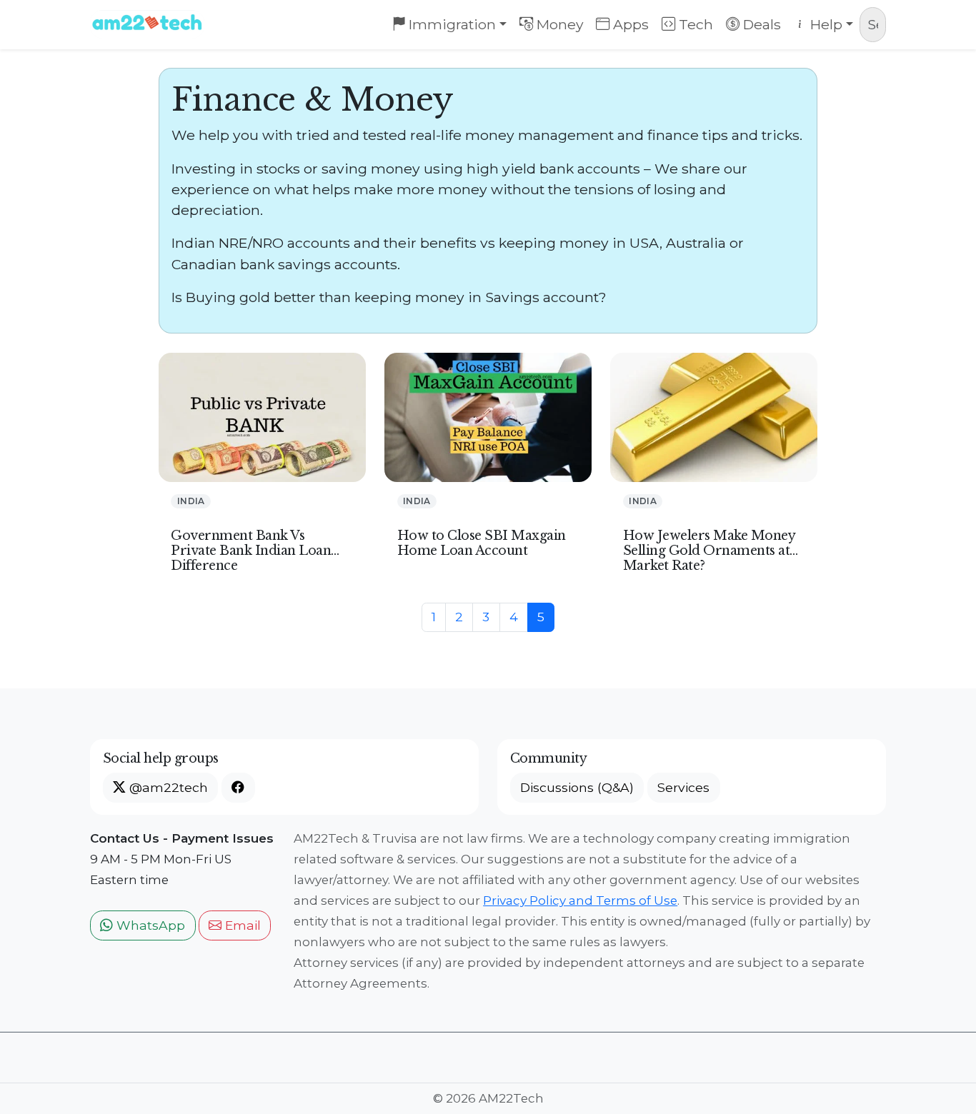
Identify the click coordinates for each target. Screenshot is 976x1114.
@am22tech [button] (167, 787)
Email (241, 925)
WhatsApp (149, 925)
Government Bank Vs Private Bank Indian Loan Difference (251, 550)
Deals (760, 24)
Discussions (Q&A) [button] (577, 787)
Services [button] (683, 787)
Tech (694, 24)
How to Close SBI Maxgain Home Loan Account (481, 543)
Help (824, 24)
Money (558, 24)
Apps (629, 24)
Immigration (450, 24)
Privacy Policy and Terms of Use (580, 900)
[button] (237, 788)
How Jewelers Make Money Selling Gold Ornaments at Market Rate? (709, 550)
